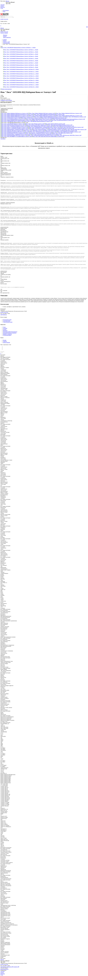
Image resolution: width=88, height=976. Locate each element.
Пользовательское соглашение (9, 332)
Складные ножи (6, 320)
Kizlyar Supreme (6, 342)
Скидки (5, 36)
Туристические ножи (7, 322)
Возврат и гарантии (7, 334)
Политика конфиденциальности (10, 331)
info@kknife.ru (4, 314)
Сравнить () (16, 966)
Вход (4, 11)
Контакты (3, 7)
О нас (2, 8)
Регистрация (6, 10)
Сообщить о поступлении (6, 100)
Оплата (2, 5)
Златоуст (5, 341)
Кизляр (4, 340)
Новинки (5, 35)
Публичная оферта (7, 335)
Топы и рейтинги (7, 37)
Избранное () (10, 966)
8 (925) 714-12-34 (4, 19)
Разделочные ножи (7, 319)
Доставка (3, 4)
